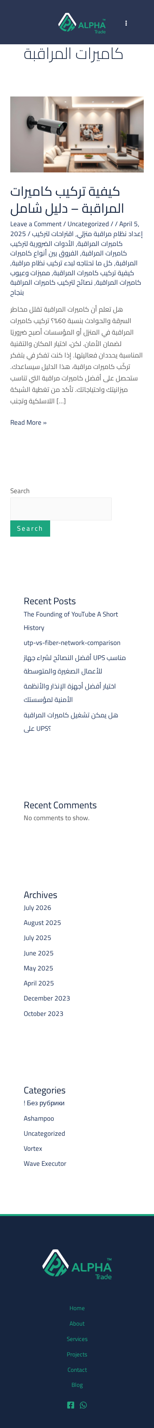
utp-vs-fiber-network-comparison (72, 642)
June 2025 (39, 953)
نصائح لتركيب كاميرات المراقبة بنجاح (51, 287)
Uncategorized (88, 224)
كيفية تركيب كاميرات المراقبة (93, 273)
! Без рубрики (44, 1103)
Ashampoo (39, 1118)
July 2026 (37, 907)
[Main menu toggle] (126, 23)
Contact (77, 1369)
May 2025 (38, 968)
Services (77, 1339)
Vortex (33, 1148)
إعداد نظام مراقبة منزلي (110, 233)
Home (77, 1308)
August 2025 (42, 922)
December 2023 (47, 998)
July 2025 (37, 937)
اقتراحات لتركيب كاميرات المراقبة (77, 238)
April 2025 (39, 983)
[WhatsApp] (83, 1405)
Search (20, 490)
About (77, 1323)
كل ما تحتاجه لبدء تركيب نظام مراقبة (62, 263)
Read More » (28, 422)
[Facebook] (71, 1405)
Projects (77, 1354)
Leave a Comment (36, 224)
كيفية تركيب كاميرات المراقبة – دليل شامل (67, 199)
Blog (77, 1384)
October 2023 (44, 1013)
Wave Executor (45, 1163)
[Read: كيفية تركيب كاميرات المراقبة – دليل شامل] (77, 133)
